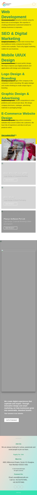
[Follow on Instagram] (18, 486)
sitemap (18, 492)
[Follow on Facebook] (15, 486)
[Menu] (33, 4)
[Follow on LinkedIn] (21, 486)
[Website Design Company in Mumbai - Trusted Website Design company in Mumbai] (7, 4)
